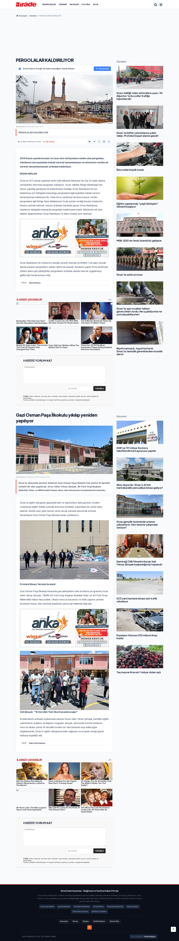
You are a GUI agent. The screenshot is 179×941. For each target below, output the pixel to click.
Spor (95, 4)
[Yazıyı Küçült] (94, 142)
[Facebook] (109, 142)
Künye (75, 921)
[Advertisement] (89, 36)
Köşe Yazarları (132, 906)
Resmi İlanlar (49, 4)
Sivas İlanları (98, 906)
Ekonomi (74, 4)
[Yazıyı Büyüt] (89, 142)
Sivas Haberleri (64, 906)
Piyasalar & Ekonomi (115, 906)
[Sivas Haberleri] (26, 4)
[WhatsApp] (99, 142)
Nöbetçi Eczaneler (99, 911)
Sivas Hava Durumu (80, 911)
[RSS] (89, 927)
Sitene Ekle (114, 921)
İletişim (86, 921)
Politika (86, 4)
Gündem (63, 4)
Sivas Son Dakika (47, 906)
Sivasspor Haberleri (81, 906)
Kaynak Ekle (104, 69)
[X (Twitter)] (104, 142)
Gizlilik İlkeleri (99, 921)
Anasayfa (23, 16)
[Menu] (161, 4)
